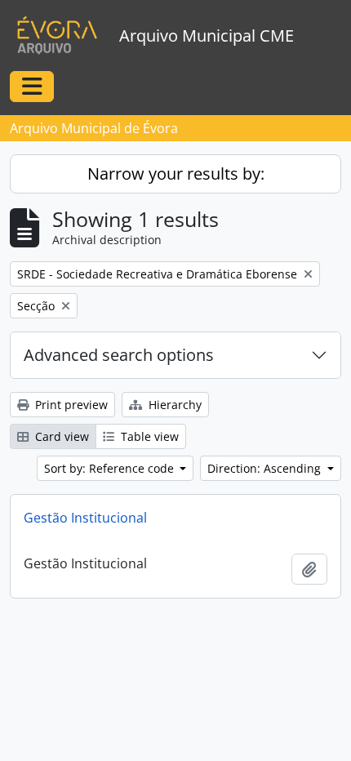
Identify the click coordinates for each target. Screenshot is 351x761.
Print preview (70, 404)
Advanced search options (119, 355)
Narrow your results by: (175, 173)
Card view (60, 436)
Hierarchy (173, 404)
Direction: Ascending (265, 468)
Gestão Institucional (85, 518)
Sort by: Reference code (110, 468)
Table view (148, 436)
